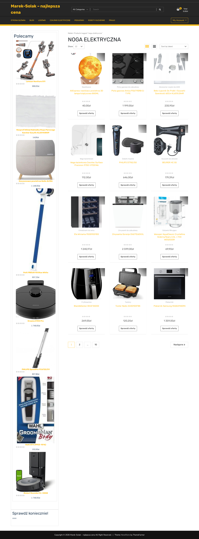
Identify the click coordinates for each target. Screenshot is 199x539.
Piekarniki (169, 302)
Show (70, 46)
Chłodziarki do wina (86, 230)
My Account (179, 20)
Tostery (128, 302)
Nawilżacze (86, 87)
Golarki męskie (128, 159)
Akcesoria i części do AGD (169, 87)
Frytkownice (86, 302)
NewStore (125, 535)
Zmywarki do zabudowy (128, 230)
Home (70, 33)
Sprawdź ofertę (86, 113)
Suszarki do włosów (169, 159)
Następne (178, 344)
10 (96, 344)
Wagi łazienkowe (86, 159)
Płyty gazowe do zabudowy (128, 87)
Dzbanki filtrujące (169, 230)
